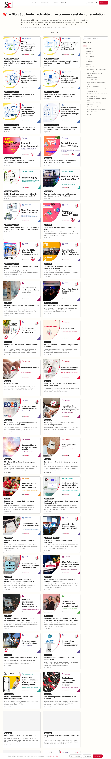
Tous (85, 46)
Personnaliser (77, 756)
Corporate (89, 53)
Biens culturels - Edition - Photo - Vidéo (96, 83)
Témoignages (90, 66)
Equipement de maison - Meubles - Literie (97, 99)
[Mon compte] (96, 3)
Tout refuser (87, 756)
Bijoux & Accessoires (93, 86)
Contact (63, 2)
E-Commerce (89, 61)
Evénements (89, 51)
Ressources (44, 2)
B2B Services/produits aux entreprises (94, 74)
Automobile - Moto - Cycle (94, 80)
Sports (89, 114)
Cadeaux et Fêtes (92, 91)
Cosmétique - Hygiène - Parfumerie (97, 93)
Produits (33, 2)
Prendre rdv (103, 2)
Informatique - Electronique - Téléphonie (95, 103)
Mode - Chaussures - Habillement (96, 109)
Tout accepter (98, 756)
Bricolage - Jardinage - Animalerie (96, 89)
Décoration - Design (92, 96)
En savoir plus (54, 756)
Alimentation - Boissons (93, 77)
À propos (55, 2)
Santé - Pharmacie (92, 111)
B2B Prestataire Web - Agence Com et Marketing (96, 70)
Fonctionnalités (90, 56)
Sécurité (88, 64)
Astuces (88, 59)
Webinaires (89, 48)
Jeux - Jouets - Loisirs (93, 107)
